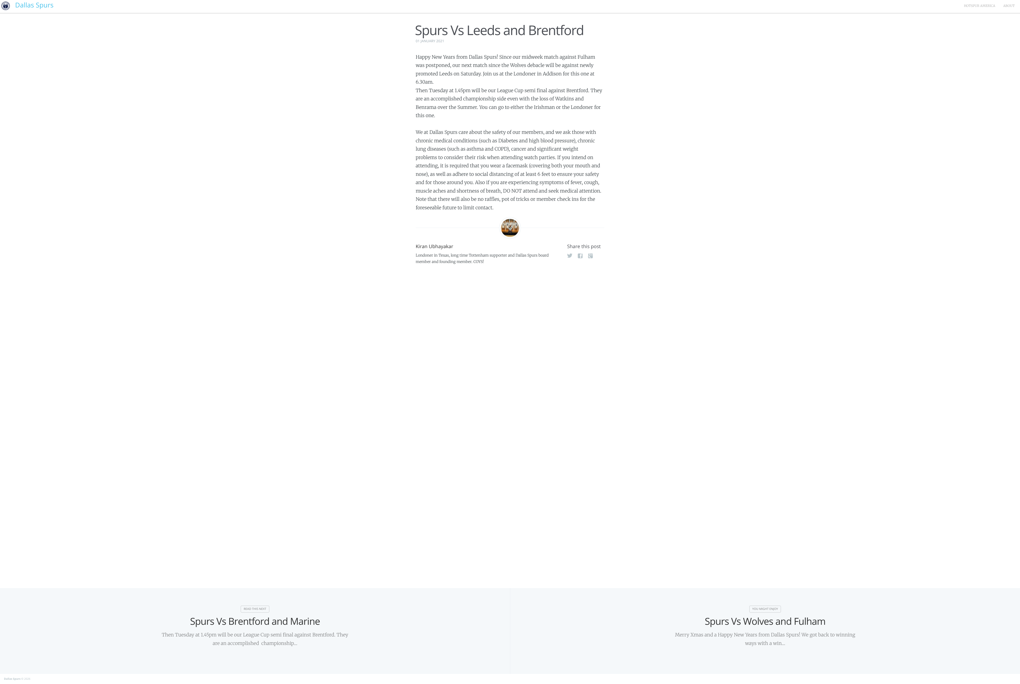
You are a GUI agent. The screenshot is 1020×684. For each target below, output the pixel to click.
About (1009, 6)
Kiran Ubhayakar (434, 246)
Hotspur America (979, 6)
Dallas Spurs (12, 679)
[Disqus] (510, 350)
